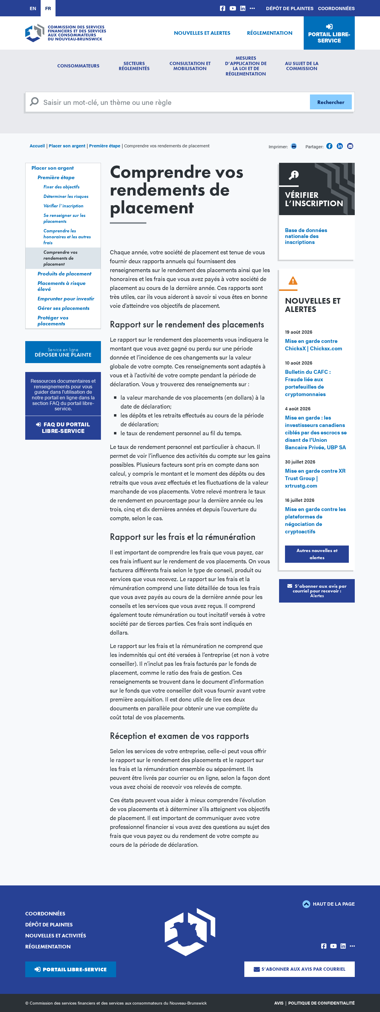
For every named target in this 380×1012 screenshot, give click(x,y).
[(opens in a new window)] (222, 8)
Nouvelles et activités (55, 935)
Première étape (104, 145)
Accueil (37, 145)
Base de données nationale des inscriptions (306, 235)
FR (48, 8)
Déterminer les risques (65, 196)
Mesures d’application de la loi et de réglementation (246, 66)
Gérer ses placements (63, 308)
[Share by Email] (350, 146)
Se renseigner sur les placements (64, 218)
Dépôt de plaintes (290, 8)
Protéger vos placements (52, 320)
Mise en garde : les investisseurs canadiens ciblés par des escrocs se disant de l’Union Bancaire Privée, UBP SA (316, 432)
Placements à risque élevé (61, 286)
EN (33, 8)
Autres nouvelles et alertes (317, 554)
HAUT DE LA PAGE (333, 903)
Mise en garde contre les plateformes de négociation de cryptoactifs (315, 520)
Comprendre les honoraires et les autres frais (67, 237)
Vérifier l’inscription (63, 206)
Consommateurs (78, 66)
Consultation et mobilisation (190, 66)
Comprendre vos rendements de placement (60, 258)
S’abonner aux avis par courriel (303, 969)
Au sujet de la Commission (302, 66)
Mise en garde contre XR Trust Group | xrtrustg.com (315, 478)
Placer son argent (67, 145)
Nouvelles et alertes (202, 32)
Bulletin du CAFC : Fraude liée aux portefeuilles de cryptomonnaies (308, 383)
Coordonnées (336, 8)
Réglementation (269, 32)
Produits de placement (64, 273)
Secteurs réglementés (134, 66)
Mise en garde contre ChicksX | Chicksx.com (313, 344)
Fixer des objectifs (61, 187)
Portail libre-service (329, 37)
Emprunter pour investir (65, 298)
